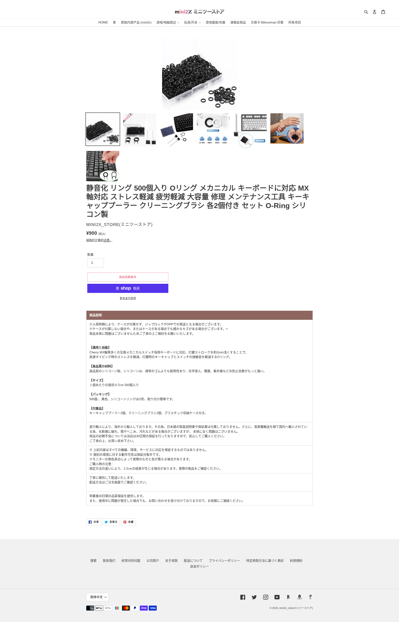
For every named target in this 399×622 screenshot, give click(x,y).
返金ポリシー (199, 566)
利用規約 (296, 560)
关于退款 (171, 560)
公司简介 (153, 560)
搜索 (93, 560)
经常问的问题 (131, 560)
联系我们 (109, 560)
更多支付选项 (128, 298)
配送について (193, 560)
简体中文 (96, 597)
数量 (90, 254)
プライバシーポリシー (224, 560)
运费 (107, 240)
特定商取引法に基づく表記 (265, 560)
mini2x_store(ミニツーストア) (296, 608)
